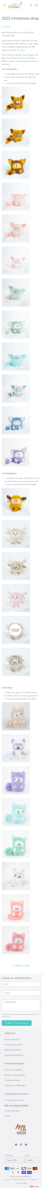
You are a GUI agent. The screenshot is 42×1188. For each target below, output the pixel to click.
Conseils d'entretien (12, 1111)
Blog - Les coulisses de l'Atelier (16, 1105)
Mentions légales (22, 1183)
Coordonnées (32, 1179)
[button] (4, 5)
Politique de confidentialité (15, 1085)
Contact (7, 1116)
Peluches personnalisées (14, 1055)
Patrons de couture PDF (14, 1044)
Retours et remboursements (15, 1075)
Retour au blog (23, 965)
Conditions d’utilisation (19, 1179)
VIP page (21, 50)
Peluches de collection (13, 1050)
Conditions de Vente (12, 1080)
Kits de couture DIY (12, 1039)
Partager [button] (7, 26)
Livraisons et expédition (14, 1070)
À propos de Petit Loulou (14, 1100)
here (25, 43)
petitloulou (19, 1177)
